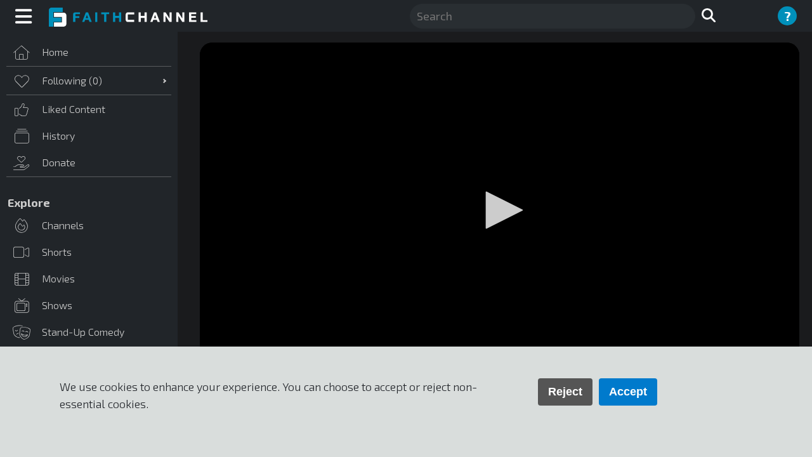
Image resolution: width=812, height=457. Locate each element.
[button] (500, 210)
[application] (499, 211)
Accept (628, 391)
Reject (565, 391)
